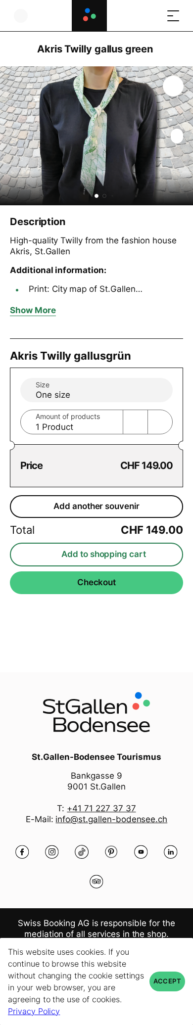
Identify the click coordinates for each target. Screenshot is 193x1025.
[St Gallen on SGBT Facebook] (22, 852)
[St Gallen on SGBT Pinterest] (111, 852)
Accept (167, 981)
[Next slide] (183, 135)
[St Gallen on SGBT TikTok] (82, 852)
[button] (96, 196)
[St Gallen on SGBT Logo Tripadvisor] (96, 881)
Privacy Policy (34, 1011)
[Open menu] (173, 15)
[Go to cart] (153, 15)
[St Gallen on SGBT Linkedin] (171, 852)
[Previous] (18, 49)
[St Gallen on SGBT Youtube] (141, 852)
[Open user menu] (21, 15)
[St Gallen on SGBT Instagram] (52, 852)
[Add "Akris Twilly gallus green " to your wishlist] (173, 86)
